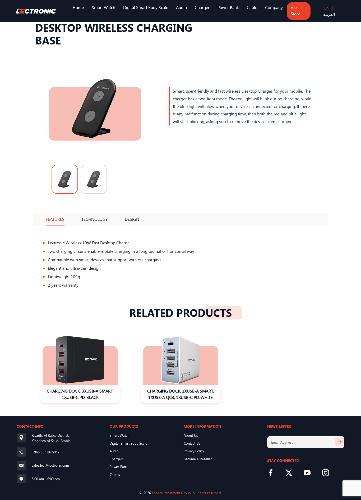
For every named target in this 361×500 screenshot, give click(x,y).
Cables (115, 474)
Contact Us (192, 443)
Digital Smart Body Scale (145, 7)
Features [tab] (55, 219)
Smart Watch (103, 7)
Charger (202, 7)
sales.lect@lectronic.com (50, 465)
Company (274, 7)
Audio (181, 7)
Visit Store (295, 10)
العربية (329, 14)
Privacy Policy (194, 451)
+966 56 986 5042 (45, 452)
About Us (191, 435)
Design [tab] (132, 219)
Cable (252, 7)
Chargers (117, 459)
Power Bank (228, 7)
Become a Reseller (198, 459)
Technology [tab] (94, 219)
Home (78, 7)
